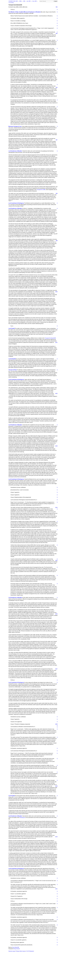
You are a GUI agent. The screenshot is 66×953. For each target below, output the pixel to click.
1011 (56, 888)
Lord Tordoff (12, 328)
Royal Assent (17, 948)
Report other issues (20, 951)
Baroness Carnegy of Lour (15, 126)
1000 (56, 291)
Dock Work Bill (15, 947)
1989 (24, 1)
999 (56, 240)
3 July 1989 (34, 1)
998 (56, 193)
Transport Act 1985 (41, 189)
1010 (56, 836)
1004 (56, 507)
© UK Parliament (30, 951)
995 (56, 33)
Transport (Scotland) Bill (50, 338)
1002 (56, 393)
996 (56, 87)
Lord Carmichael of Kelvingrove (16, 203)
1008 (56, 724)
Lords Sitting (11, 2)
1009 (56, 786)
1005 (56, 560)
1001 (56, 342)
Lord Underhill (12, 358)
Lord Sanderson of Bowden (15, 151)
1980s (20, 1)
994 (56, 7)
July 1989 (29, 1)
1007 (56, 668)
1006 (56, 614)
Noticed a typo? (12, 951)
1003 (56, 446)
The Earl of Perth (13, 369)
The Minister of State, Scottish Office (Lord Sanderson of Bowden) (25, 11)
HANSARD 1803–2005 (13, 1)
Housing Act (22, 817)
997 (56, 139)
